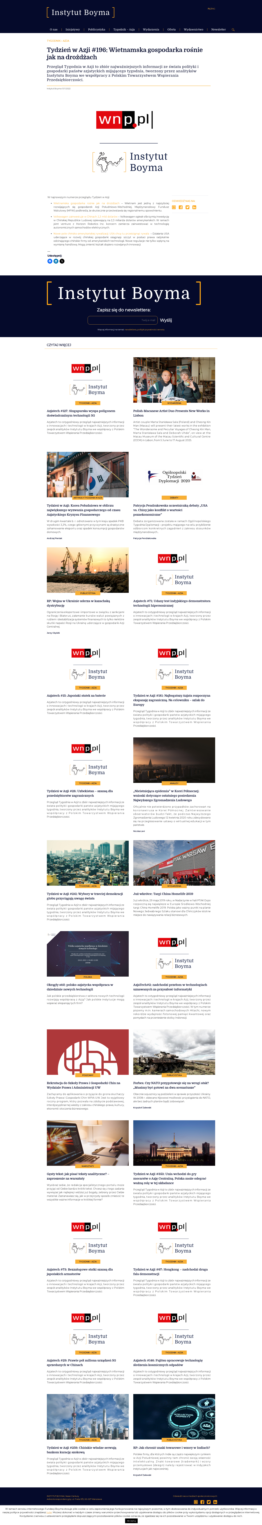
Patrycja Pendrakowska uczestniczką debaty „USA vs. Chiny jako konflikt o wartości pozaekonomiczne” (170, 510)
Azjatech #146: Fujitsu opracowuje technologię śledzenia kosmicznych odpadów (168, 1363)
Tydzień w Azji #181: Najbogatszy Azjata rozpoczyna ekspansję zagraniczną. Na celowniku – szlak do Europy (171, 700)
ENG (213, 8)
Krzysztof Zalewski (142, 1108)
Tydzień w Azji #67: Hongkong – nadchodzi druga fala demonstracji (170, 1272)
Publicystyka (96, 29)
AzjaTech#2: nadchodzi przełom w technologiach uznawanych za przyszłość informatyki (170, 987)
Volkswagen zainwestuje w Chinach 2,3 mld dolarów (86, 216)
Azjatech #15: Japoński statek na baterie (76, 695)
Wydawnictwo (193, 29)
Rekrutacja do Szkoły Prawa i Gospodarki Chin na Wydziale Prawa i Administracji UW (83, 1085)
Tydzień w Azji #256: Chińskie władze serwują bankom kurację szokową (81, 1450)
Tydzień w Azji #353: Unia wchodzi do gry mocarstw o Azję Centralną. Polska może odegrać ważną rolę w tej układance (169, 1178)
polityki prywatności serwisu (151, 329)
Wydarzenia (151, 29)
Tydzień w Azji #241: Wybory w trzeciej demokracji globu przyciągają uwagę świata (85, 896)
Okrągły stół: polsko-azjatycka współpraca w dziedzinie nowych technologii (80, 987)
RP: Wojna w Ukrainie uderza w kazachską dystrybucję (78, 603)
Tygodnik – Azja (124, 29)
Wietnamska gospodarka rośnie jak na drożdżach (87, 203)
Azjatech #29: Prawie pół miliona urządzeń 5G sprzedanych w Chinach (81, 1363)
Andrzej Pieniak (54, 538)
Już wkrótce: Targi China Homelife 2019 (163, 894)
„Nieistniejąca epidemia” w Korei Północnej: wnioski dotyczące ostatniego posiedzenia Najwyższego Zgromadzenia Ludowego (166, 795)
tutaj (49, 1512)
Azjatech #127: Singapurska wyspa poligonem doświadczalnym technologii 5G (81, 413)
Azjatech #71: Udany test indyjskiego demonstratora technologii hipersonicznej (171, 603)
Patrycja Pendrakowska (144, 538)
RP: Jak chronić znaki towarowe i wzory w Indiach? (171, 1448)
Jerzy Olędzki (53, 633)
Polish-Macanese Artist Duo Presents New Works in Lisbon (171, 413)
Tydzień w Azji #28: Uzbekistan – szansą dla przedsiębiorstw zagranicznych (80, 793)
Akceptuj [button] (131, 1521)
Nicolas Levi (139, 831)
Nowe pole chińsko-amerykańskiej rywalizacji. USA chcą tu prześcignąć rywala (102, 233)
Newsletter (218, 29)
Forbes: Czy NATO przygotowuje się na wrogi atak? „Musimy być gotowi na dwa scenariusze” (171, 1085)
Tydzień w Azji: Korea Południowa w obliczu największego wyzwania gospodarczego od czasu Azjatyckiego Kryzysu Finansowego (83, 510)
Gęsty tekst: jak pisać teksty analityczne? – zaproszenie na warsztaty (78, 1176)
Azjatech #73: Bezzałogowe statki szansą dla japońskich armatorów (80, 1272)
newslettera (130, 329)
